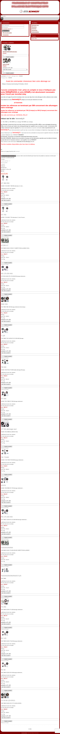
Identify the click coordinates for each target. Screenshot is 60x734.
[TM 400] (5, 364)
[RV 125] (5, 635)
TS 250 (3, 607)
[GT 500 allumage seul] (5, 426)
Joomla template (24, 732)
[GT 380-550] (5, 180)
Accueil (8, 76)
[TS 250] (5, 604)
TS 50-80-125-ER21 (8, 700)
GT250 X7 (4, 245)
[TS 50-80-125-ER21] (5, 697)
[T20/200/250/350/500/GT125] (5, 573)
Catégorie (3, 164)
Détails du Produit (4, 205)
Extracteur (34, 28)
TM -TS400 (5, 457)
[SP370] (5, 482)
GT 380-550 (5, 183)
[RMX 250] (5, 301)
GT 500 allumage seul (8, 429)
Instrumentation (35, 32)
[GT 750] (5, 212)
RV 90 (3, 670)
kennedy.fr (16, 99)
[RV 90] (5, 667)
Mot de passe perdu (7, 32)
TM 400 (3, 367)
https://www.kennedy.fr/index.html (15, 84)
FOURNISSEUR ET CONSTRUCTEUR (30, 3)
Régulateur (34, 27)
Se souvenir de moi (6, 29)
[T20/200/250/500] (5, 545)
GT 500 (3, 399)
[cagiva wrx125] (7, 62)
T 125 (3, 336)
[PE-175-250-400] (5, 270)
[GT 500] (5, 396)
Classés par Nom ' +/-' (5, 160)
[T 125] (5, 333)
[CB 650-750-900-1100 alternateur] (7, 50)
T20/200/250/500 (7, 548)
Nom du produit (4, 162)
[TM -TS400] (5, 454)
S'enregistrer (6, 34)
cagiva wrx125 (6, 64)
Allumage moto (35, 25)
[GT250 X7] (5, 242)
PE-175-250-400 (7, 273)
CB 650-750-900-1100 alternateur (10, 51)
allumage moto (15, 76)
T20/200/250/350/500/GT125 (11, 576)
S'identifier (6, 30)
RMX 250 (4, 304)
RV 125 (3, 638)
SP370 (3, 485)
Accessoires (34, 30)
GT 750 (3, 215)
